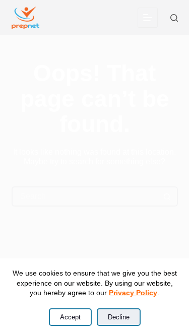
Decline (119, 317)
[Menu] (148, 18)
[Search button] (168, 196)
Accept (70, 317)
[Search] (174, 18)
